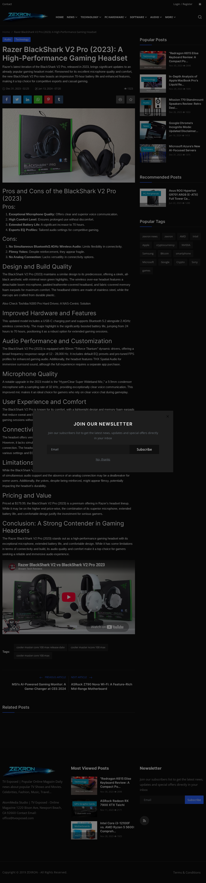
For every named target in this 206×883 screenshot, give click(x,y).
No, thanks (103, 459)
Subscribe (144, 449)
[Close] (167, 416)
